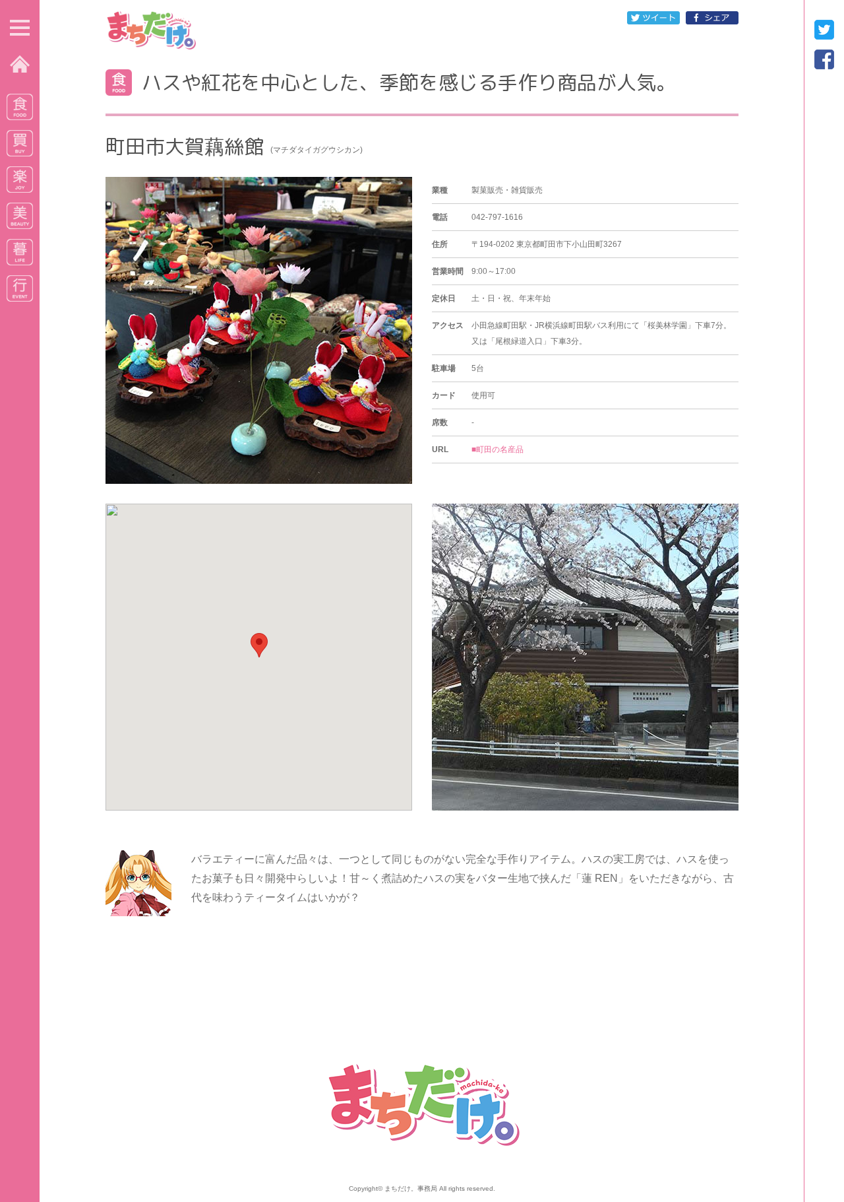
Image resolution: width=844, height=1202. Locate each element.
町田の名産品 (500, 449)
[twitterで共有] (653, 20)
